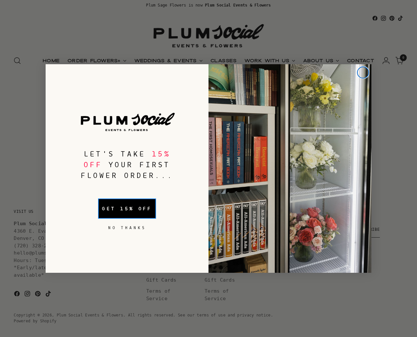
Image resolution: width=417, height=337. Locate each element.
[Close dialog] (363, 72)
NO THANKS (127, 227)
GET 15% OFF (127, 209)
